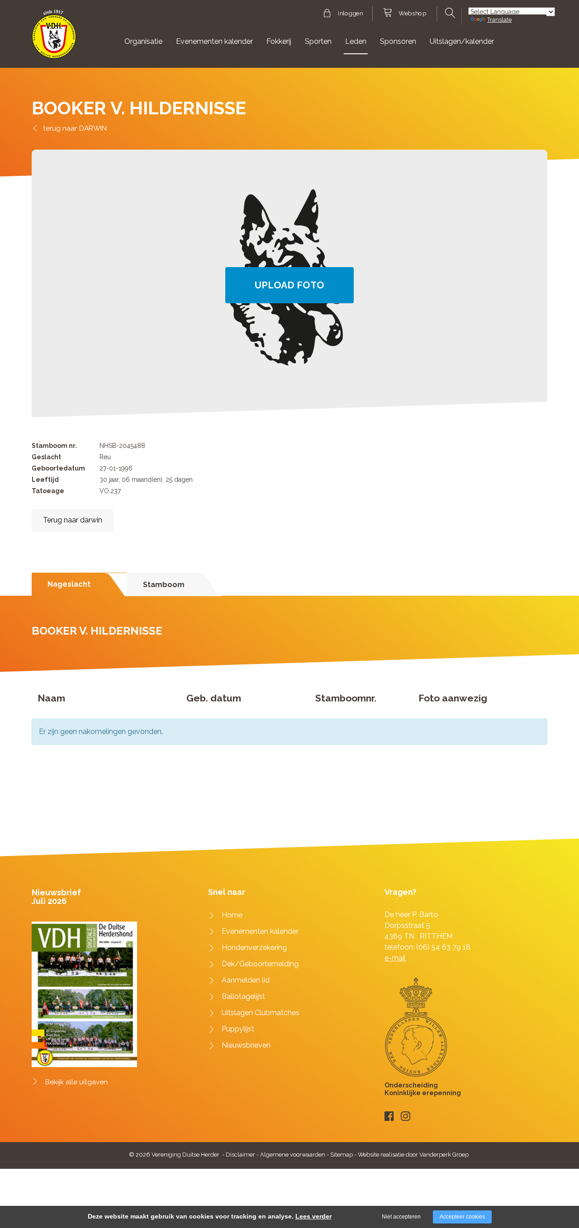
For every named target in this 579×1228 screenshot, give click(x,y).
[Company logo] (54, 38)
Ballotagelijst (243, 996)
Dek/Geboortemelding (260, 964)
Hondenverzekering (254, 947)
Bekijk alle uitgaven (76, 1082)
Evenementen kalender (214, 41)
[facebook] (389, 1116)
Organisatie (143, 41)
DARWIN (93, 128)
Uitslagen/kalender (462, 41)
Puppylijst (238, 1029)
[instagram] (405, 1116)
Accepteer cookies (462, 1217)
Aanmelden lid (246, 980)
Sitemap (341, 1154)
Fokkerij (278, 41)
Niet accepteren (401, 1217)
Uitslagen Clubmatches (260, 1012)
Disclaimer (240, 1154)
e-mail (395, 958)
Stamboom (164, 584)
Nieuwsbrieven (246, 1045)
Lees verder (313, 1216)
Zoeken (449, 13)
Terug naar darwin (72, 520)
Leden (355, 41)
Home (232, 915)
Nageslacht (68, 584)
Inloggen (350, 13)
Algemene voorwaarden (292, 1154)
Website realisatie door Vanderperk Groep (413, 1154)
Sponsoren (398, 41)
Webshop (412, 13)
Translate (499, 19)
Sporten (318, 41)
